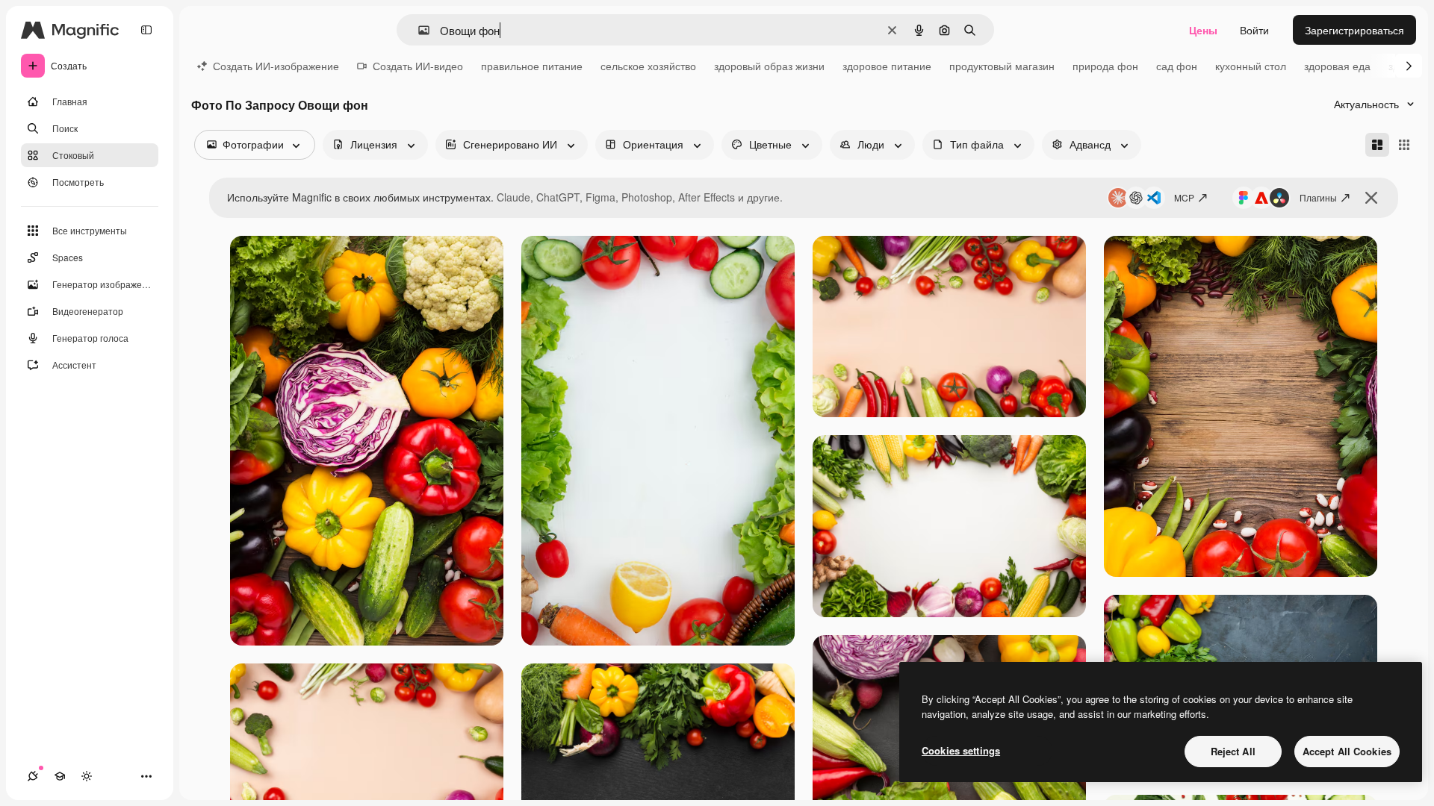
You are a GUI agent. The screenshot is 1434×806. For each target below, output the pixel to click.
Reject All (1233, 751)
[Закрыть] (1371, 198)
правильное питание (532, 65)
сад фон (1176, 65)
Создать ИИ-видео (418, 65)
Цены (1203, 29)
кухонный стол (1250, 65)
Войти (1254, 29)
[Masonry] (1377, 145)
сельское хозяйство (648, 65)
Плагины (1318, 197)
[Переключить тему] (87, 776)
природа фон (1105, 65)
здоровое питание (886, 65)
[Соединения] (33, 776)
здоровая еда (1337, 65)
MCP (1184, 197)
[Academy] (60, 776)
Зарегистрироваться (1354, 29)
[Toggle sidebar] (146, 30)
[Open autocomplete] (417, 30)
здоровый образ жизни (769, 65)
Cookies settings (961, 750)
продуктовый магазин (1002, 65)
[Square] (1404, 145)
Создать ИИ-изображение (276, 65)
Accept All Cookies (1347, 751)
